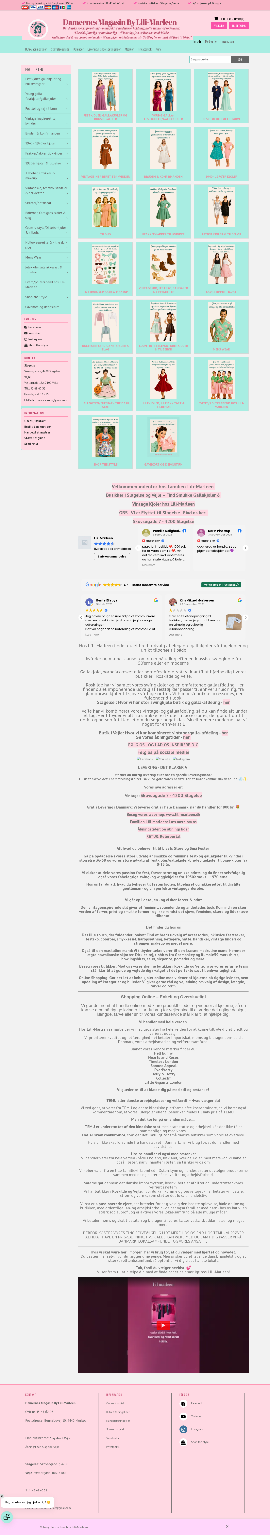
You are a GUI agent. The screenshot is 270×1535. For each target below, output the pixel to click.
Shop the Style (105, 464)
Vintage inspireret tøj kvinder (105, 176)
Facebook (34, 327)
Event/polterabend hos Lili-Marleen (45, 284)
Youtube (34, 333)
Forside (197, 41)
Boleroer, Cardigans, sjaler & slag (105, 347)
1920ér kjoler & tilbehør (221, 234)
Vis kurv (219, 25)
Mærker (129, 49)
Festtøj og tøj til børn (221, 119)
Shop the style (38, 345)
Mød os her (211, 41)
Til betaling (239, 25)
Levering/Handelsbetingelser (104, 49)
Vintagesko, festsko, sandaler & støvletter (163, 289)
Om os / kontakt (35, 421)
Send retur (31, 444)
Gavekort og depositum (42, 307)
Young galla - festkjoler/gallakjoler (163, 117)
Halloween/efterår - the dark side (105, 405)
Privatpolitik (145, 49)
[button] (245, 548)
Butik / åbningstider (37, 427)
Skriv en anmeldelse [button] (112, 556)
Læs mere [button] (204, 565)
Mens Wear (221, 349)
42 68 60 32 (37, 388)
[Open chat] (7, 1517)
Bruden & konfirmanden (163, 176)
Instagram (35, 339)
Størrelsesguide (60, 49)
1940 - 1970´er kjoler (221, 176)
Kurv (158, 49)
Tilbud (105, 234)
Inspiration (228, 41)
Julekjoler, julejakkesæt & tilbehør (163, 405)
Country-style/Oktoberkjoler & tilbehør (163, 347)
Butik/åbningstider (36, 49)
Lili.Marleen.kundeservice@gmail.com (45, 400)
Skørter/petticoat (221, 291)
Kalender (79, 49)
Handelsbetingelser (37, 432)
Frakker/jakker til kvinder (163, 234)
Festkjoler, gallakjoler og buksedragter (105, 117)
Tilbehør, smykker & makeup (105, 291)
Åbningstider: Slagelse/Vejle (42, 1447)
